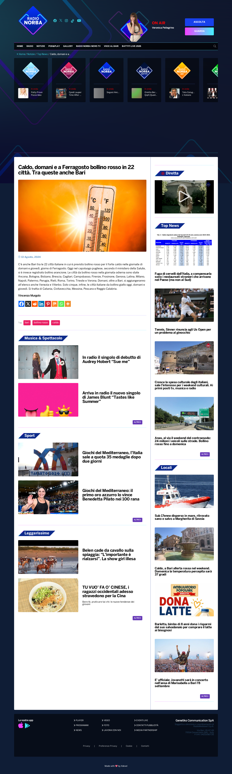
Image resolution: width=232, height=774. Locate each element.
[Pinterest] (48, 304)
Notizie (41, 46)
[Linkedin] (41, 304)
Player (79, 720)
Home (20, 46)
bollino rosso (41, 323)
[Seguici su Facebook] (55, 21)
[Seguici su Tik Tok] (72, 21)
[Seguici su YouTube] (79, 21)
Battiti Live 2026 (131, 46)
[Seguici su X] (60, 21)
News (78, 730)
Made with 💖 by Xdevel (116, 766)
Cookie (129, 746)
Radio (29, 46)
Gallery (68, 46)
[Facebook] (21, 304)
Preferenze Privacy (108, 746)
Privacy (86, 746)
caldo (55, 323)
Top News (42, 54)
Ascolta (199, 22)
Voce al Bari (111, 46)
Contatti (145, 746)
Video (106, 720)
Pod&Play (54, 46)
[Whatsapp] (61, 304)
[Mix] (55, 304)
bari (27, 323)
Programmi (81, 725)
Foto (106, 725)
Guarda (199, 31)
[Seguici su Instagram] (66, 21)
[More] (68, 304)
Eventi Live (142, 720)
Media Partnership (146, 730)
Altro (137, 422)
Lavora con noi (112, 730)
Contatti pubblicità (147, 725)
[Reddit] (35, 304)
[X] (28, 304)
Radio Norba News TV (88, 46)
